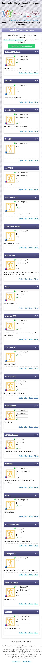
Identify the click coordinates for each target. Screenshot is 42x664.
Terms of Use (16, 661)
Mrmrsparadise (11, 583)
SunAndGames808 (12, 226)
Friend (36, 73)
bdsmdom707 (10, 347)
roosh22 (8, 612)
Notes (31, 73)
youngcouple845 (12, 524)
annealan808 (10, 376)
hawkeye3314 (10, 553)
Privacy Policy (27, 661)
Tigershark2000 (11, 197)
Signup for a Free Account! (21, 46)
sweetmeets (10, 110)
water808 (8, 464)
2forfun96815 (10, 406)
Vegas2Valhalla (11, 435)
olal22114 (9, 168)
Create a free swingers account (13, 40)
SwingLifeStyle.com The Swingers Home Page (24, 20)
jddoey (8, 495)
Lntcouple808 (10, 316)
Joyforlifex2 (10, 255)
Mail (25, 73)
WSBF (7, 287)
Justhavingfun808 (12, 52)
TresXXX (8, 139)
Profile (21, 73)
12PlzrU (8, 81)
